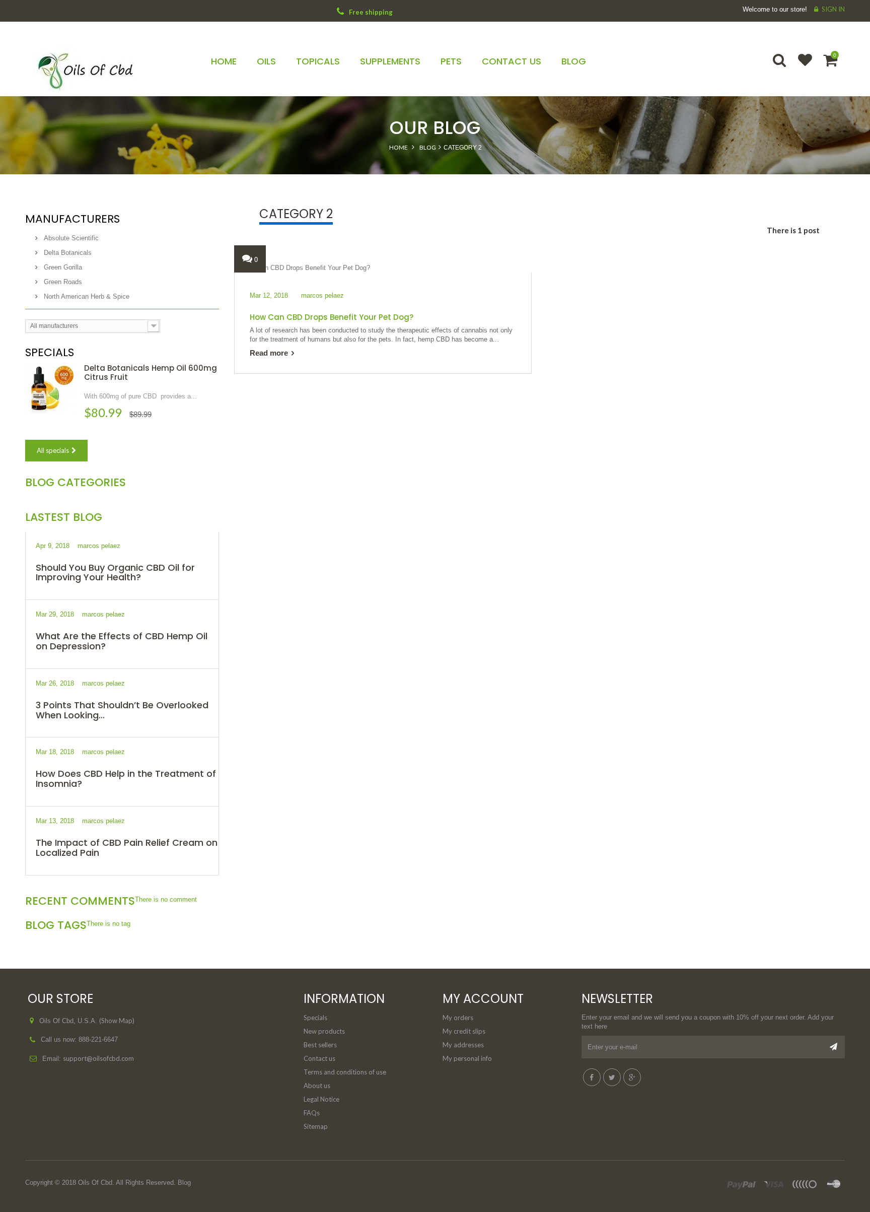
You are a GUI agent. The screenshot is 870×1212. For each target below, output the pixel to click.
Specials (49, 352)
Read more (269, 353)
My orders (458, 1018)
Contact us (319, 1058)
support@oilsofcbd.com (98, 1058)
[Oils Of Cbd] (122, 67)
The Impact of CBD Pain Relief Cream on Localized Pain (127, 847)
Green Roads (62, 282)
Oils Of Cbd (95, 1182)
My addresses (463, 1045)
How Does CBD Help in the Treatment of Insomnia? (126, 778)
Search (780, 66)
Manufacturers (72, 219)
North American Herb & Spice (85, 296)
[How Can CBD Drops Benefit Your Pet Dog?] (302, 267)
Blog (427, 147)
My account (483, 998)
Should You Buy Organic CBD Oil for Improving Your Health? (115, 572)
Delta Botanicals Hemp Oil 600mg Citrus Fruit (150, 372)
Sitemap (316, 1126)
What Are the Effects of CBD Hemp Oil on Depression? (121, 641)
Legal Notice (321, 1099)
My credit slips (464, 1031)
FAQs (312, 1113)
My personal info (467, 1058)
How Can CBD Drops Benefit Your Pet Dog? (331, 317)
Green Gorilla (62, 267)
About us (317, 1086)
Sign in (833, 9)
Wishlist (800, 66)
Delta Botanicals (67, 252)
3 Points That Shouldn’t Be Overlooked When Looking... (122, 710)
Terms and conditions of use (345, 1072)
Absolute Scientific (70, 238)
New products (324, 1031)
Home (398, 147)
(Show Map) (116, 1021)
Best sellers (320, 1045)
